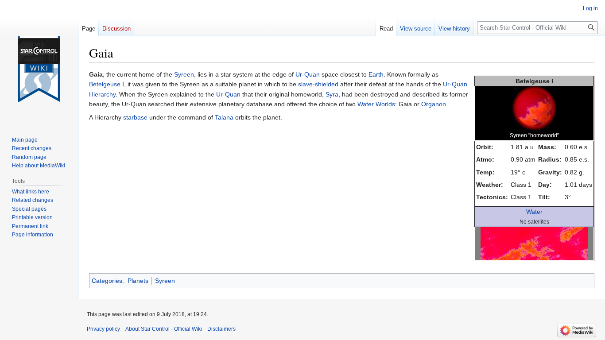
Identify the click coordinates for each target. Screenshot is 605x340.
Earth (376, 74)
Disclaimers (221, 329)
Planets (138, 280)
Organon (433, 104)
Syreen (184, 74)
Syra (332, 94)
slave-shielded (318, 84)
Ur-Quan (307, 74)
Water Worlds (376, 104)
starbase (135, 117)
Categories (107, 280)
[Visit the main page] (39, 69)
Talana (224, 117)
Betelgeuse (104, 84)
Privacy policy (103, 329)
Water (534, 211)
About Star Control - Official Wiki (163, 329)
